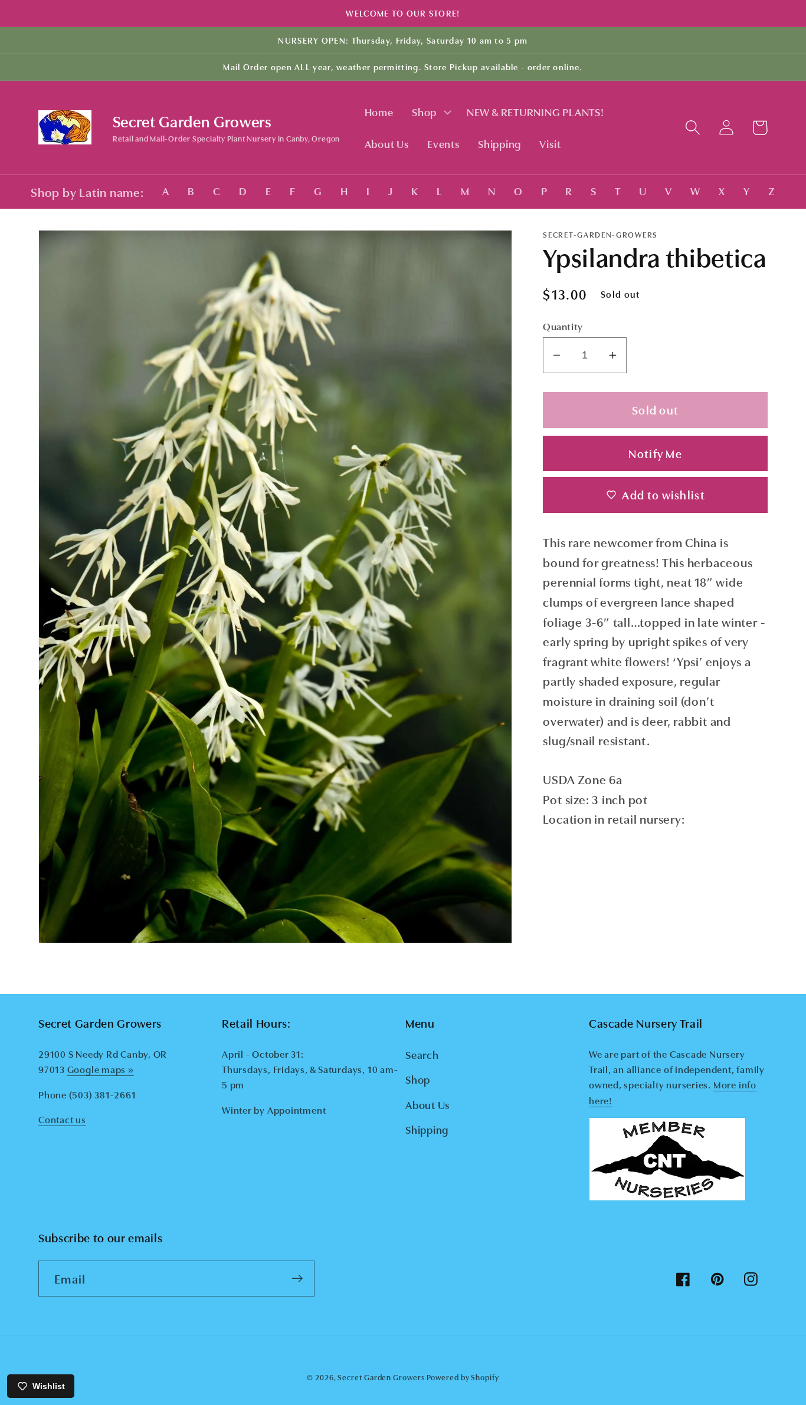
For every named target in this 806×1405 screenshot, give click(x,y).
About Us (427, 1104)
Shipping (426, 1129)
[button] (429, 112)
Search (422, 1054)
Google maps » (100, 1068)
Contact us (62, 1119)
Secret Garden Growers (381, 1376)
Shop (417, 1079)
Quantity (562, 326)
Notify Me (655, 452)
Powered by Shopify (463, 1376)
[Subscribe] (297, 1279)
